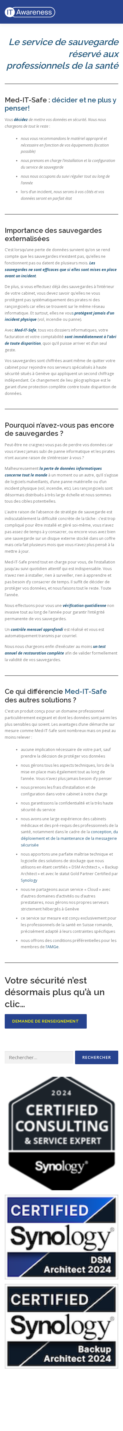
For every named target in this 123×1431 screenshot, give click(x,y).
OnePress (85, 1408)
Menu (112, 11)
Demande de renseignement (45, 1021)
